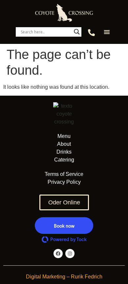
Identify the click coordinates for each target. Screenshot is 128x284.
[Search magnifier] (76, 31)
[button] (107, 32)
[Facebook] (58, 253)
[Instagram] (70, 253)
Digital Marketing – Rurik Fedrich (64, 276)
